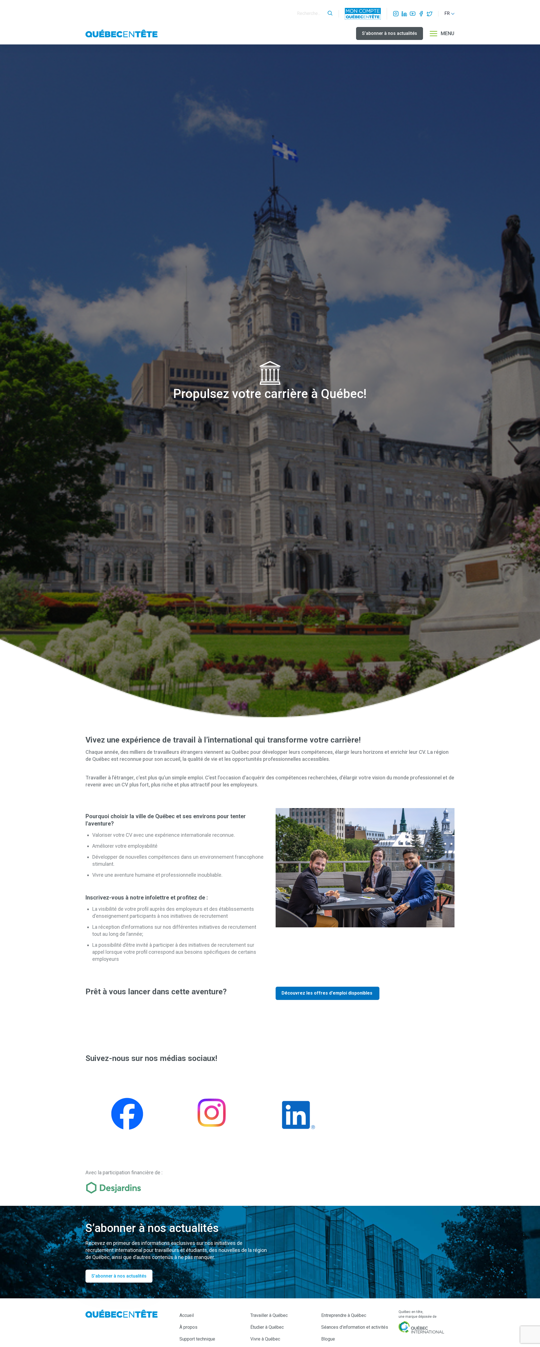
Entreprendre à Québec (343, 1315)
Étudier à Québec (267, 1327)
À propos (188, 1327)
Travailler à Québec (269, 1315)
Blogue (328, 1339)
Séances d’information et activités (354, 1327)
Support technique (197, 1339)
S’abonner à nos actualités (389, 33)
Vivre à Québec (265, 1339)
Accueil (186, 1315)
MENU (447, 33)
